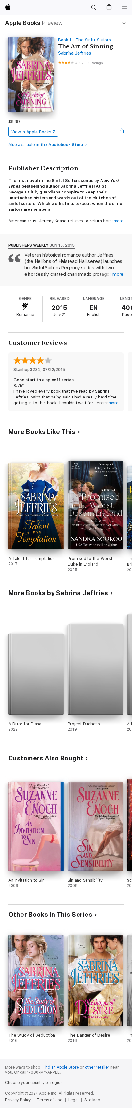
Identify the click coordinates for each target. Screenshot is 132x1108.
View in (31, 131)
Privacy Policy (18, 1100)
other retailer (97, 1067)
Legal (73, 1100)
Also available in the (45, 144)
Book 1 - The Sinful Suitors (84, 39)
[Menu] (124, 7)
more (119, 220)
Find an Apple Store (61, 1067)
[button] (93, 7)
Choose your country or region (34, 1082)
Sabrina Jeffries (74, 53)
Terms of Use (49, 1100)
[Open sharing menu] (122, 132)
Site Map (92, 1100)
